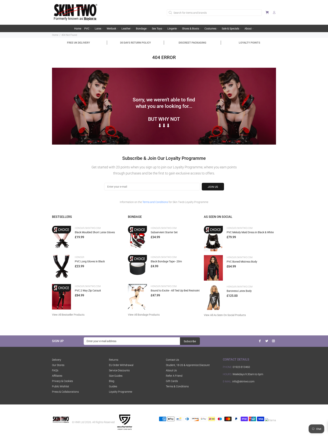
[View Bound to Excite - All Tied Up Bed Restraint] (137, 297)
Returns (113, 359)
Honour (79, 257)
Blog (111, 381)
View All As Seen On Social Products (225, 315)
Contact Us (172, 359)
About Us (171, 370)
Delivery (56, 359)
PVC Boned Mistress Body (242, 261)
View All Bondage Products (144, 314)
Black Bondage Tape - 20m (166, 261)
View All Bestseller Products (68, 314)
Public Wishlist (60, 386)
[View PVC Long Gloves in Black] (61, 267)
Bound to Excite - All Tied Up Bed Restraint (175, 290)
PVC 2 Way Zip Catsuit (88, 290)
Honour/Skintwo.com (88, 228)
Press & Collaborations (65, 391)
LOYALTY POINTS (249, 42)
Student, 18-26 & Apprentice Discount (188, 365)
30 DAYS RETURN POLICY (135, 42)
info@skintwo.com (243, 381)
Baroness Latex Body (239, 290)
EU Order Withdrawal (121, 365)
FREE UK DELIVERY (78, 42)
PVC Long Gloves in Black (90, 261)
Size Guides (115, 375)
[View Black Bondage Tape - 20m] (137, 267)
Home (55, 35)
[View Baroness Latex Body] (213, 297)
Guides (113, 386)
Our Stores (58, 365)
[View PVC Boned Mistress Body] (213, 268)
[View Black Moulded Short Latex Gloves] (61, 238)
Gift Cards (172, 381)
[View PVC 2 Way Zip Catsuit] (61, 297)
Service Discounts (119, 370)
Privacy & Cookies (62, 381)
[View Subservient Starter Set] (137, 238)
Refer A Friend (174, 375)
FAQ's (55, 370)
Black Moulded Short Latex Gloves (95, 232)
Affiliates (57, 375)
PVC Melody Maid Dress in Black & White (250, 232)
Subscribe (190, 341)
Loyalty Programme (120, 391)
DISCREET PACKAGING (192, 42)
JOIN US (213, 186)
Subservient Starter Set (164, 232)
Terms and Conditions (155, 202)
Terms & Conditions (177, 386)
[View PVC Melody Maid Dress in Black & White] (213, 238)
